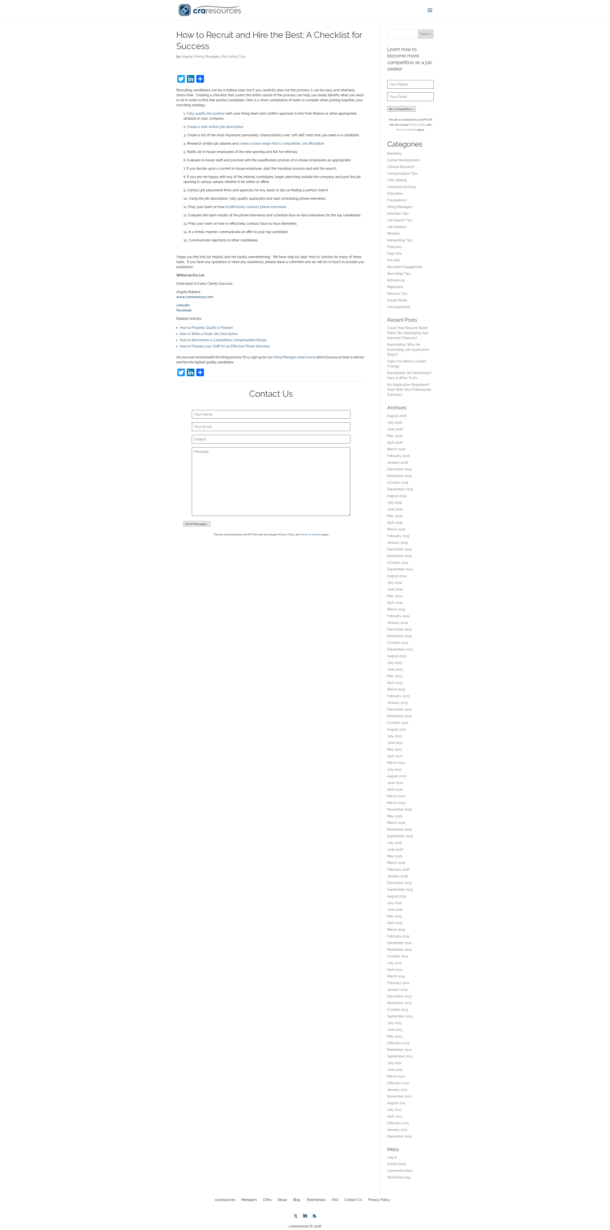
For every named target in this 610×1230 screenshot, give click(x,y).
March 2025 (396, 529)
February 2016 (398, 869)
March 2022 (396, 763)
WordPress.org (398, 1177)
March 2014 (396, 976)
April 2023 (394, 683)
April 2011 (394, 1116)
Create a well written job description (215, 127)
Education (395, 193)
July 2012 (394, 1063)
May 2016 (394, 856)
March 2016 (396, 863)
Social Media (397, 300)
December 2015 (399, 883)
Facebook (184, 310)
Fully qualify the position (206, 113)
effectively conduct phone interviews (257, 207)
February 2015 (398, 936)
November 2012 (399, 1050)
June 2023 (395, 669)
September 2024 (400, 569)
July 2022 (394, 736)
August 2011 (396, 1103)
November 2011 (399, 1096)
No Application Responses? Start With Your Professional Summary (409, 389)
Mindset (393, 233)
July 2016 (394, 843)
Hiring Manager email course (294, 357)
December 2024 (399, 549)
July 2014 (394, 963)
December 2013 (399, 996)
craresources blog (401, 187)
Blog (296, 1200)
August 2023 (396, 656)
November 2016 (399, 829)
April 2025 (395, 522)
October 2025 (397, 482)
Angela (186, 56)
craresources (225, 1200)
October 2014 (397, 956)
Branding (394, 153)
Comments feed (399, 1171)
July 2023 (394, 663)
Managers (249, 1200)
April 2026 (395, 442)
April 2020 (395, 789)
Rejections (395, 287)
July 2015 (394, 903)
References (396, 280)
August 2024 (397, 576)
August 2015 (396, 896)
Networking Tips (400, 240)
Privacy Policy (286, 534)
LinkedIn (183, 305)
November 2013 (399, 1003)
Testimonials (316, 1200)
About (282, 1200)
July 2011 (394, 1110)
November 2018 (399, 809)
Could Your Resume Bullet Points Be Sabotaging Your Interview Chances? (408, 333)
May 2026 (394, 436)
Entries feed (396, 1164)
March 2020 (396, 796)
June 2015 (395, 909)
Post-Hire (394, 253)
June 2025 (395, 509)
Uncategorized (398, 307)
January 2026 (397, 462)
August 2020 (397, 776)
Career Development (403, 160)
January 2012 (397, 1090)
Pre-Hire (393, 260)
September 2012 (400, 1056)
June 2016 (395, 849)
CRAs (267, 1200)
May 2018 (394, 816)
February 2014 (398, 983)
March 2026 (396, 449)
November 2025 (399, 476)
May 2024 (394, 596)
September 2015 (400, 889)
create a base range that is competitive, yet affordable (281, 143)
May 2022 (394, 749)
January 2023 (397, 703)
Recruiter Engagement (404, 267)
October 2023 (397, 643)
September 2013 (400, 1016)
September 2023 (400, 649)
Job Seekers (396, 227)
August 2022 (396, 729)
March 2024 (396, 609)
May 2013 (394, 1036)
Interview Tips (398, 213)
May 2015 (394, 916)
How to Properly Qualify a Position (206, 328)
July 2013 (394, 1023)
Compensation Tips (402, 173)
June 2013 (394, 1030)
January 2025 (397, 542)
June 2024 (395, 589)
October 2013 (397, 1009)
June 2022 (395, 743)
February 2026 (398, 456)
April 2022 (394, 756)
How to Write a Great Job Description (209, 334)
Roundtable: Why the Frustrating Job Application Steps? (408, 349)
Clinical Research (400, 167)
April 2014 (394, 969)
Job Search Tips (399, 220)
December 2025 (399, 469)
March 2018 (396, 823)
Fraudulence (397, 200)
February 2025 (398, 536)
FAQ (335, 1200)
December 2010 (399, 1136)
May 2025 (394, 516)
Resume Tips (397, 293)
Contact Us (353, 1200)
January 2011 (397, 1130)
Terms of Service (311, 534)
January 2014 (397, 989)
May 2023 (394, 676)
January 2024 (397, 623)
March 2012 (396, 1076)
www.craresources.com (194, 297)
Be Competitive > (401, 109)
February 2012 (398, 1083)
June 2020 (395, 783)
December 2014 (399, 943)
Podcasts (394, 247)
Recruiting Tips (233, 56)
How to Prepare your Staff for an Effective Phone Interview (225, 346)
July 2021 (394, 769)
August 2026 (397, 416)
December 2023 (399, 629)
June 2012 (394, 1070)
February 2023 (398, 696)
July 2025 (394, 502)
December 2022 (399, 709)
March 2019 (396, 803)
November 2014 (399, 949)
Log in (392, 1157)
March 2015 (396, 929)
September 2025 (400, 489)
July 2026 (394, 422)
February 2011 (398, 1123)
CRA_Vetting (397, 180)
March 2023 (396, 689)
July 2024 (394, 583)
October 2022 (397, 723)
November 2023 (399, 636)
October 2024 (397, 562)
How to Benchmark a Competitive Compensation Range (223, 340)
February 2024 (398, 616)
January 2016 (397, 876)
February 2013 (398, 1043)
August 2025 (397, 496)
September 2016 (400, 836)
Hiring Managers (207, 56)
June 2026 (395, 429)
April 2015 (394, 923)
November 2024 (399, 556)
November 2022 (399, 716)
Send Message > (196, 524)
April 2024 (395, 603)
